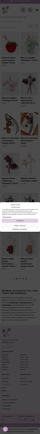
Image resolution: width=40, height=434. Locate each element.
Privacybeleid (23, 229)
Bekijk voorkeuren (20, 225)
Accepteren (20, 220)
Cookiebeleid (15, 229)
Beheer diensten (7, 217)
